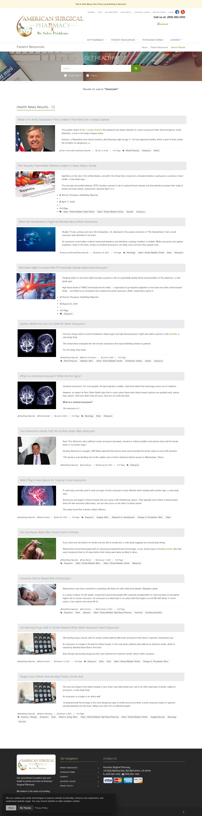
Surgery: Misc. (103, 517)
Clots (109, 661)
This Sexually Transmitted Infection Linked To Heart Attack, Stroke (57, 165)
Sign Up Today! (159, 12)
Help (100, 12)
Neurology (131, 252)
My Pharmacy (95, 39)
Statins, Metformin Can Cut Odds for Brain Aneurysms (52, 323)
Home (144, 47)
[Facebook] (177, 12)
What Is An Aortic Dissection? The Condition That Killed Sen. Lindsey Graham (63, 119)
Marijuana (136, 563)
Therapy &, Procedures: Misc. (150, 517)
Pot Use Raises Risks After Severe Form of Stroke (49, 532)
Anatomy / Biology (29, 716)
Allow (11, 808)
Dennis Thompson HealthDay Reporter (79, 194)
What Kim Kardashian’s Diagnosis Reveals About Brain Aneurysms (58, 221)
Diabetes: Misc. (86, 360)
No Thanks (25, 808)
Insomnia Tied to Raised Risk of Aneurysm (45, 578)
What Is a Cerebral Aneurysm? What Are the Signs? (50, 376)
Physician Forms (152, 39)
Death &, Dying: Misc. (68, 716)
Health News (74, 75)
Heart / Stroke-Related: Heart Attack (78, 211)
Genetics (87, 612)
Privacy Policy (66, 786)
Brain (169, 252)
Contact (175, 39)
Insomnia (138, 612)
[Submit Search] (136, 68)
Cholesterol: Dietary (133, 360)
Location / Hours (142, 12)
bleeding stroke (165, 548)
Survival (22, 721)
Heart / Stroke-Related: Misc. (88, 563)
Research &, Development (123, 517)
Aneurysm (146, 150)
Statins (148, 360)
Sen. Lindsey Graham (92, 129)
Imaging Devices (157, 716)
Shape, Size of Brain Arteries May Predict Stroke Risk (51, 676)
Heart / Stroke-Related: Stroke (110, 211)
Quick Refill (125, 12)
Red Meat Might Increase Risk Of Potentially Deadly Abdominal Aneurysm (63, 267)
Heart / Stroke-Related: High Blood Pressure (112, 612)
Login (171, 12)
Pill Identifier (111, 12)
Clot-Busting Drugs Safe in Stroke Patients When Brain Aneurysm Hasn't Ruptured (69, 627)
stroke (174, 333)
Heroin (156, 150)
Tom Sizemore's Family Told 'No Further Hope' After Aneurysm (57, 431)
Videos (94, 75)
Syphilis (129, 211)
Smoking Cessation (153, 612)
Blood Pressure (132, 150)
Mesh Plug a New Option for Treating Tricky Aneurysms (53, 480)
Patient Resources (123, 39)
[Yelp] (183, 12)
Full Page (117, 150)
